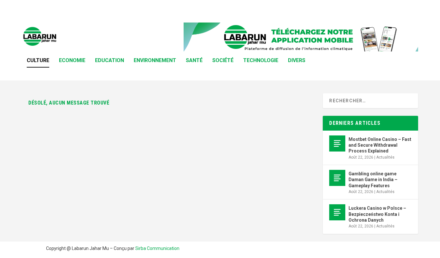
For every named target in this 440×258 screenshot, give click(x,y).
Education (109, 60)
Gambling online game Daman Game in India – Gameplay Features (373, 179)
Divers (296, 60)
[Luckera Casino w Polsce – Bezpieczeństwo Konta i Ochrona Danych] (337, 212)
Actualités (385, 157)
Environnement (155, 60)
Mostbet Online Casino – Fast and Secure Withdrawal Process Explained (380, 145)
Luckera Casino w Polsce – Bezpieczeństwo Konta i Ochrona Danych (377, 214)
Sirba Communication (157, 248)
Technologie (260, 60)
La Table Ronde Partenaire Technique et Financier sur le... (117, 8)
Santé (194, 60)
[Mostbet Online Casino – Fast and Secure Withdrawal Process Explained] (337, 143)
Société (223, 60)
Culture (38, 60)
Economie (72, 60)
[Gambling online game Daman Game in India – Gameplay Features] (337, 178)
